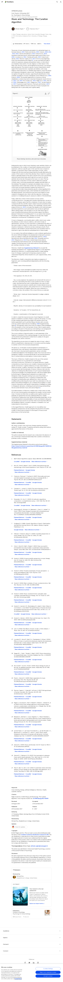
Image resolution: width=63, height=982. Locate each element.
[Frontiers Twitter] (29, 963)
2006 (13, 57)
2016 (21, 80)
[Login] (61, 2)
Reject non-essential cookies (48, 972)
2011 (49, 52)
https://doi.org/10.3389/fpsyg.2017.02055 (28, 16)
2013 (33, 53)
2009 (46, 52)
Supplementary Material (31, 248)
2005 (37, 52)
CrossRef (16, 461)
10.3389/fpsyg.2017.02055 (40, 798)
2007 (47, 84)
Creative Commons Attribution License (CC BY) (35, 834)
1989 (37, 323)
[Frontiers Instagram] (38, 963)
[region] (31, 973)
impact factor (17, 916)
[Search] (57, 2)
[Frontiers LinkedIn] (34, 963)
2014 (13, 53)
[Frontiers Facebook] (25, 963)
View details (47, 43)
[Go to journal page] (47, 912)
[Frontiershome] (9, 2)
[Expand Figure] (48, 93)
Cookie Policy (18, 978)
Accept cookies (48, 976)
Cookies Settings (48, 968)
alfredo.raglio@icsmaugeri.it (39, 846)
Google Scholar (25, 461)
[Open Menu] (2, 2)
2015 (17, 53)
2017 (33, 58)
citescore (26, 916)
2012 (24, 57)
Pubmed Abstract (19, 470)
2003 (23, 52)
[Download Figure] (45, 93)
